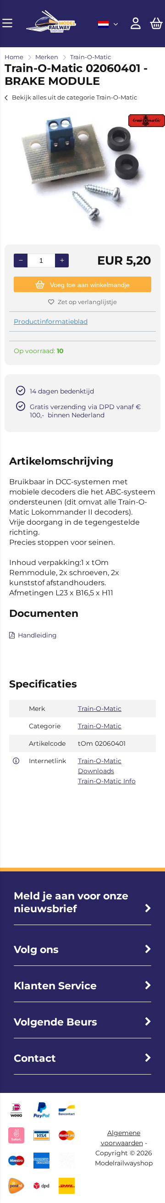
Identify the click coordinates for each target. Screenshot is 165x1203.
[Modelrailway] (51, 30)
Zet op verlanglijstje (87, 301)
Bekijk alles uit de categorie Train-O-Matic (74, 97)
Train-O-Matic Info (107, 781)
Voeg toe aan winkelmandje (90, 284)
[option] (82, 171)
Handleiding (37, 635)
